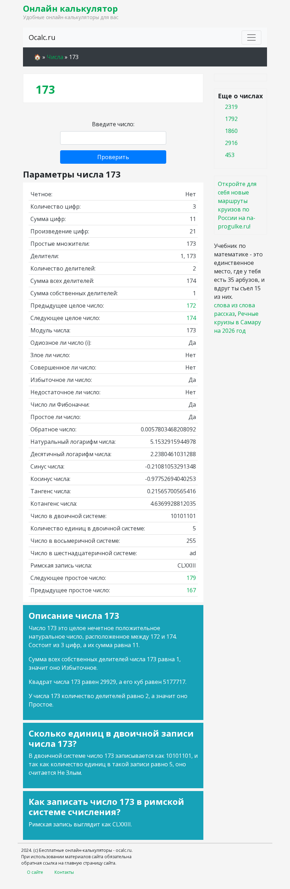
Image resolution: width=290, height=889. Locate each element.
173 (45, 89)
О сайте (35, 872)
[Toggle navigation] (251, 37)
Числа (55, 57)
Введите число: (113, 124)
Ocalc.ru (42, 37)
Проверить (113, 157)
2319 (231, 107)
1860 (231, 131)
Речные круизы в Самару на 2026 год (237, 322)
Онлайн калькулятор (70, 8)
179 (191, 578)
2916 (231, 143)
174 (191, 318)
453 (229, 155)
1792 (231, 119)
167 (191, 590)
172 (191, 305)
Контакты (64, 872)
